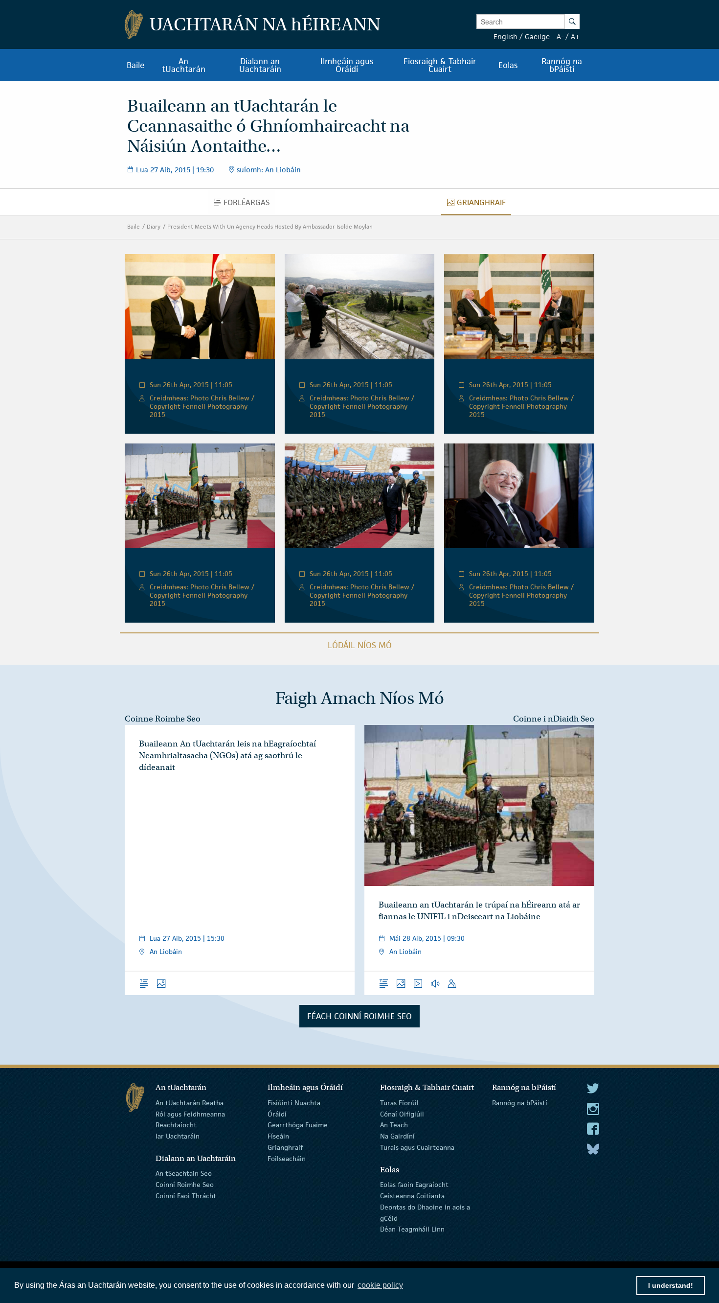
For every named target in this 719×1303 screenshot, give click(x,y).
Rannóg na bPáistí (519, 1102)
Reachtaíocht (176, 1124)
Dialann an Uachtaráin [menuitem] (260, 65)
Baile (133, 226)
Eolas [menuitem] (507, 65)
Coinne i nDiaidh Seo (553, 719)
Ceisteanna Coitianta (412, 1195)
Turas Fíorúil (399, 1102)
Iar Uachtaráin (178, 1136)
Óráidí (277, 1113)
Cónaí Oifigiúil (402, 1113)
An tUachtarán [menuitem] (183, 65)
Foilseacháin (287, 1158)
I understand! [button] (670, 1285)
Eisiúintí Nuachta (294, 1102)
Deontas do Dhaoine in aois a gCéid (425, 1213)
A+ (575, 36)
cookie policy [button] (380, 1285)
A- (560, 36)
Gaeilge (537, 36)
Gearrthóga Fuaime (298, 1124)
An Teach (394, 1124)
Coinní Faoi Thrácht (186, 1195)
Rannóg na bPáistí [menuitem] (561, 65)
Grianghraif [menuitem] (484, 204)
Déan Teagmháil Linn (412, 1229)
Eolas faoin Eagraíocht (414, 1184)
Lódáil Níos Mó (360, 645)
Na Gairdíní (397, 1136)
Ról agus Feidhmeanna (190, 1113)
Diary (153, 226)
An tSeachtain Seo (184, 1173)
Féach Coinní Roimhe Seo (359, 1016)
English (505, 36)
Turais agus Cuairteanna (417, 1147)
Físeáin (278, 1136)
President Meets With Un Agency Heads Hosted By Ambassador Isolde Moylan (270, 226)
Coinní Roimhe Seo (185, 1184)
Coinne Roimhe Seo (163, 719)
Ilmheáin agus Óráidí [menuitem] (346, 65)
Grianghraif (285, 1147)
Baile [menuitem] (136, 65)
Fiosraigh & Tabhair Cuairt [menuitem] (440, 65)
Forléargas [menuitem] (249, 204)
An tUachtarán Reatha (190, 1102)
